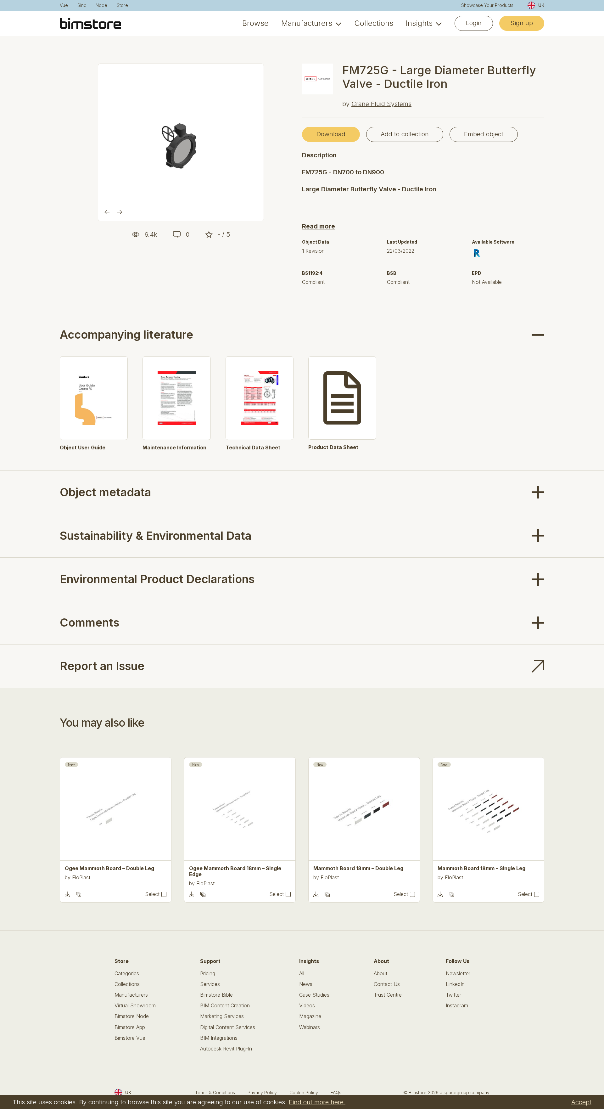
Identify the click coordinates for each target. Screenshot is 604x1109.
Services (210, 984)
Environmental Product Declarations (157, 579)
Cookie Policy (303, 1092)
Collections (373, 23)
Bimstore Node (132, 1016)
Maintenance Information (174, 448)
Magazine (310, 1016)
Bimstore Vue (130, 1038)
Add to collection (405, 134)
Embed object (483, 134)
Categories (127, 974)
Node (101, 5)
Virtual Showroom (135, 1006)
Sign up (522, 23)
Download (330, 134)
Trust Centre (388, 995)
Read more (318, 226)
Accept (581, 1102)
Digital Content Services (227, 1027)
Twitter (453, 995)
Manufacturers (306, 23)
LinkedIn (455, 984)
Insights (419, 23)
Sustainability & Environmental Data (155, 536)
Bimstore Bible (216, 995)
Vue (64, 5)
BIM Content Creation (225, 1006)
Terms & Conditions (215, 1092)
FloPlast (81, 877)
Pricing (207, 974)
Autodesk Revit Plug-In (226, 1049)
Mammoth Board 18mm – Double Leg (358, 868)
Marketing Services (222, 1016)
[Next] (119, 212)
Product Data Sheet (333, 447)
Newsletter (458, 974)
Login (474, 23)
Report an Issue (102, 666)
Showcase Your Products (487, 5)
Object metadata (105, 492)
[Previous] (107, 212)
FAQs (336, 1092)
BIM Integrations (219, 1038)
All (301, 974)
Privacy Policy (262, 1092)
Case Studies (314, 995)
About (380, 974)
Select (152, 894)
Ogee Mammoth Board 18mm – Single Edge (235, 871)
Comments (89, 622)
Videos (307, 1006)
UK (541, 5)
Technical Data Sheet (253, 448)
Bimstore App (130, 1027)
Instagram (457, 1006)
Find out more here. (317, 1102)
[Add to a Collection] (78, 894)
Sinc (81, 5)
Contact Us (387, 984)
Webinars (309, 1027)
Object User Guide (82, 448)
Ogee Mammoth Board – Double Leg (109, 868)
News (305, 984)
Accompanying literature (126, 334)
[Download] (67, 894)
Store (122, 5)
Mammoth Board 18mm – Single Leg (481, 868)
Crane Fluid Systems (381, 104)
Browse (255, 23)
